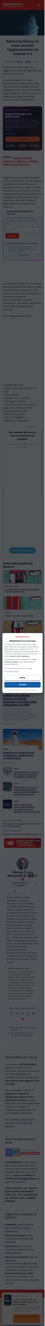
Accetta (22, 684)
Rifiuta (22, 677)
